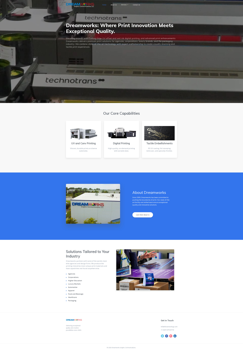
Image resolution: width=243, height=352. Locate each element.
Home (104, 5)
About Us (114, 5)
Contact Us (136, 5)
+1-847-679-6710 (167, 330)
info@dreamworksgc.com (169, 327)
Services (124, 5)
